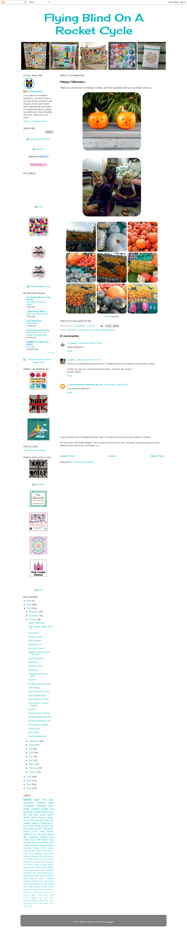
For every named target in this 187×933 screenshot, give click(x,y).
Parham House (47, 887)
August (32, 745)
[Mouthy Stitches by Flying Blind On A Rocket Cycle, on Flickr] (38, 279)
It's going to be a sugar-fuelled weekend (96, 330)
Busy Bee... (33, 662)
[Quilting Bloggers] (38, 286)
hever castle (27, 906)
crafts (51, 903)
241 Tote (31, 851)
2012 (29, 780)
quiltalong (35, 881)
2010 (29, 788)
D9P (45, 898)
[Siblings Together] (38, 237)
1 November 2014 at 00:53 (90, 343)
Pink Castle (35, 826)
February (33, 768)
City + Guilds (37, 873)
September (34, 741)
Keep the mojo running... (39, 713)
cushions (27, 856)
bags (43, 870)
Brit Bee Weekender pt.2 (39, 717)
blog (51, 862)
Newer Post (67, 456)
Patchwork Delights (30, 901)
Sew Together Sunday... (39, 699)
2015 (29, 604)
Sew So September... (38, 736)
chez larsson (43, 903)
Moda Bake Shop (37, 876)
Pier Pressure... (35, 640)
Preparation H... (35, 644)
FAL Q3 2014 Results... (39, 725)
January (33, 772)
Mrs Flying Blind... (35, 91)
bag (51, 820)
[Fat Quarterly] (38, 507)
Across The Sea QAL (33, 820)
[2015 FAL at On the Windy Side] (38, 389)
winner (43, 815)
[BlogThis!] (109, 325)
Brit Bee (48, 799)
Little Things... (34, 688)
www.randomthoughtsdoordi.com (86, 385)
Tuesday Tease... (36, 637)
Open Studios (48, 867)
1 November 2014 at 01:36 (88, 360)
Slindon (108, 316)
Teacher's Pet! (35, 666)
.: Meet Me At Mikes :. (37, 311)
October (33, 619)
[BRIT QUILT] (38, 477)
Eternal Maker (46, 818)
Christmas (28, 805)
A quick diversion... (37, 658)
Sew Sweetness (34, 321)
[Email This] (106, 325)
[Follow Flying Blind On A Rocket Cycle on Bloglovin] (38, 157)
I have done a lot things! (34, 450)
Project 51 (27, 890)
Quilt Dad (45, 862)
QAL (47, 820)
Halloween (72, 330)
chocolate (49, 870)
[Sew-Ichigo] (38, 484)
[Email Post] (101, 326)
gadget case (36, 898)
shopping (41, 805)
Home (112, 456)
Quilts (44, 834)
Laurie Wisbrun (36, 867)
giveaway (28, 802)
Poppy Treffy (44, 901)
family (27, 799)
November (34, 616)
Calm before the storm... (39, 691)
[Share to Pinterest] (117, 325)
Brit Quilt (43, 856)
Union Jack (28, 840)
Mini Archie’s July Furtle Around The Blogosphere (36, 333)
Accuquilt (30, 884)
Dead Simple (48, 884)
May (31, 756)
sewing (46, 829)
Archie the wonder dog (37, 330)
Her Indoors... (34, 633)
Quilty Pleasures (30, 879)
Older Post (157, 456)
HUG (40, 829)
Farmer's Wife (41, 851)
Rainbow (38, 854)
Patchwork (49, 876)
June (31, 753)
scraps (44, 808)
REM (40, 895)
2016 (29, 601)
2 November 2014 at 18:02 (116, 385)
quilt (51, 802)
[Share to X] (112, 325)
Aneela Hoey (41, 812)
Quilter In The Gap (32, 834)
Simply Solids (30, 818)
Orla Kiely (45, 892)
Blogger (110, 922)
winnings (42, 845)
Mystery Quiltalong (41, 823)
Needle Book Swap (31, 862)
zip (52, 829)
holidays (27, 823)
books (40, 842)
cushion (35, 808)
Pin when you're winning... (40, 684)
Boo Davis (32, 842)
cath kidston (42, 840)
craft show (48, 854)
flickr (46, 842)
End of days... (34, 732)
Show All (50, 353)
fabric (37, 799)
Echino (50, 831)
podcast (26, 881)
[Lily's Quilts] (38, 530)
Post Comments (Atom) (83, 462)
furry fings (30, 347)
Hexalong (37, 859)
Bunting (35, 889)
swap (51, 812)
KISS (51, 898)
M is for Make (47, 859)
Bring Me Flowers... (37, 648)
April (31, 760)
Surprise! (32, 709)
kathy (72, 360)
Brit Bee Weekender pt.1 (39, 721)
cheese (35, 903)
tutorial (34, 845)
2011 (29, 784)
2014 (29, 608)
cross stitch (38, 831)
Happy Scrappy (40, 865)
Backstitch (27, 873)
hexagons (35, 856)
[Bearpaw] (38, 554)
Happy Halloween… (37, 623)
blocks (50, 815)
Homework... (34, 670)
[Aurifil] (38, 207)
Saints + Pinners (46, 879)
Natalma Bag (31, 323)
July (31, 749)
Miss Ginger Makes (31, 887)
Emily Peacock (30, 829)
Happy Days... (34, 728)
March (32, 764)
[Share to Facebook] (114, 325)
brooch (26, 831)
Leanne (73, 343)
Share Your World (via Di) (37, 314)
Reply (69, 351)
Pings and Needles (31, 870)
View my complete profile (34, 121)
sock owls (44, 881)
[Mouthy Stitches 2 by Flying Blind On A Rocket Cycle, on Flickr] (38, 259)
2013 (29, 777)
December (34, 612)
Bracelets (38, 884)
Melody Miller (39, 848)
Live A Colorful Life (34, 892)
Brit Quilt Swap (31, 815)
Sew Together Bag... (37, 695)
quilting (41, 802)
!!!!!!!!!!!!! (32, 680)
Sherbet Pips (46, 837)
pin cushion (28, 865)
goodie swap (47, 826)
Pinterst (34, 895)
